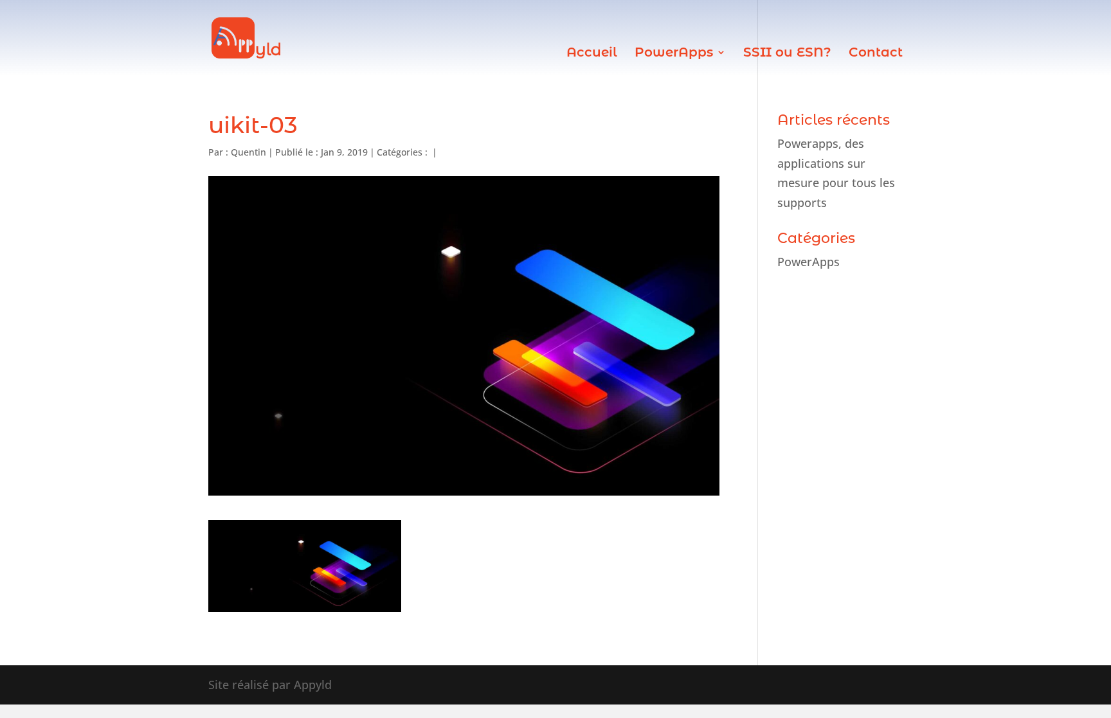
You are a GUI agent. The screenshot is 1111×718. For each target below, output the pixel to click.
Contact (876, 54)
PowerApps (674, 54)
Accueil (591, 54)
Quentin (248, 152)
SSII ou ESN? (787, 54)
